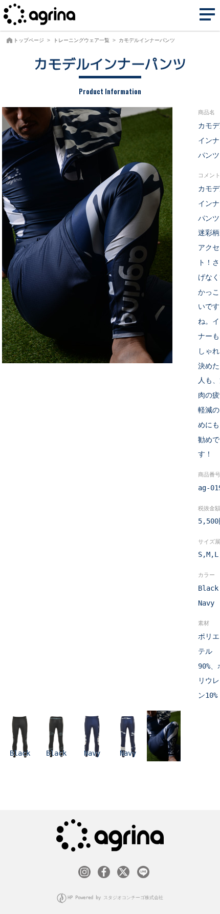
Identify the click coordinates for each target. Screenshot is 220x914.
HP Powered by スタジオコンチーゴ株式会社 (115, 897)
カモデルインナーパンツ (147, 40)
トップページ (28, 40)
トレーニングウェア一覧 (81, 40)
